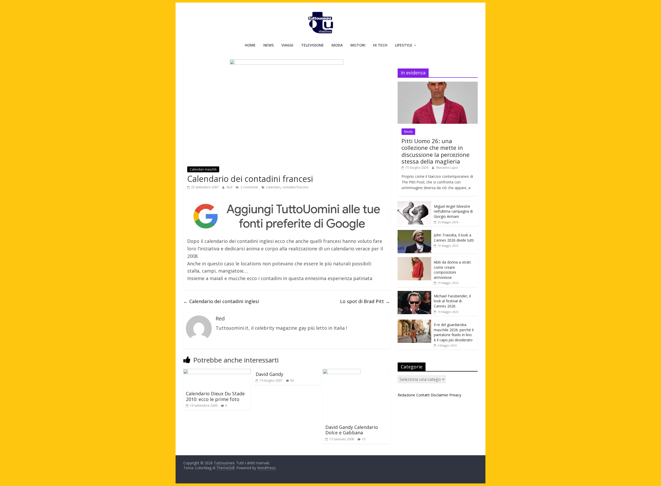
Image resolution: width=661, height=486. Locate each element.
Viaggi (287, 45)
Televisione (312, 45)
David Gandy (269, 374)
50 (292, 380)
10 (363, 439)
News (268, 45)
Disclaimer (439, 394)
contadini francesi (295, 187)
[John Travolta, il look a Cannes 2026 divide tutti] (414, 232)
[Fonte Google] (286, 216)
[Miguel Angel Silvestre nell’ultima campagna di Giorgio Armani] (414, 204)
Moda (337, 45)
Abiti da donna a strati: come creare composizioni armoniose (452, 270)
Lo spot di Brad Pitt (365, 301)
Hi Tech (380, 45)
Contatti (423, 394)
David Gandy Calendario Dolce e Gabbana (351, 430)
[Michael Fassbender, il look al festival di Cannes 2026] (414, 293)
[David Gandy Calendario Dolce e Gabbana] (341, 372)
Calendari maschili (203, 169)
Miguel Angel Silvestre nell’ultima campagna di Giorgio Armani (453, 211)
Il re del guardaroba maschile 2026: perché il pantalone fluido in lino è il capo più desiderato (454, 332)
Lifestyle (403, 45)
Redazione (406, 394)
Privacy (455, 394)
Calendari (273, 187)
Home (250, 45)
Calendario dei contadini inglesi (221, 301)
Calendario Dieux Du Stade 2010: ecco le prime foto (215, 396)
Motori (357, 45)
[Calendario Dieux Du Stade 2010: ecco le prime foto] (216, 372)
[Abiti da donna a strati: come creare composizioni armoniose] (414, 259)
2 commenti (249, 187)
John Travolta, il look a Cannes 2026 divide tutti (454, 238)
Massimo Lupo (447, 167)
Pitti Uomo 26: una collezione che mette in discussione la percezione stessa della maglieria (435, 151)
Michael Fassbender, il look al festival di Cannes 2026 (452, 301)
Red (230, 187)
